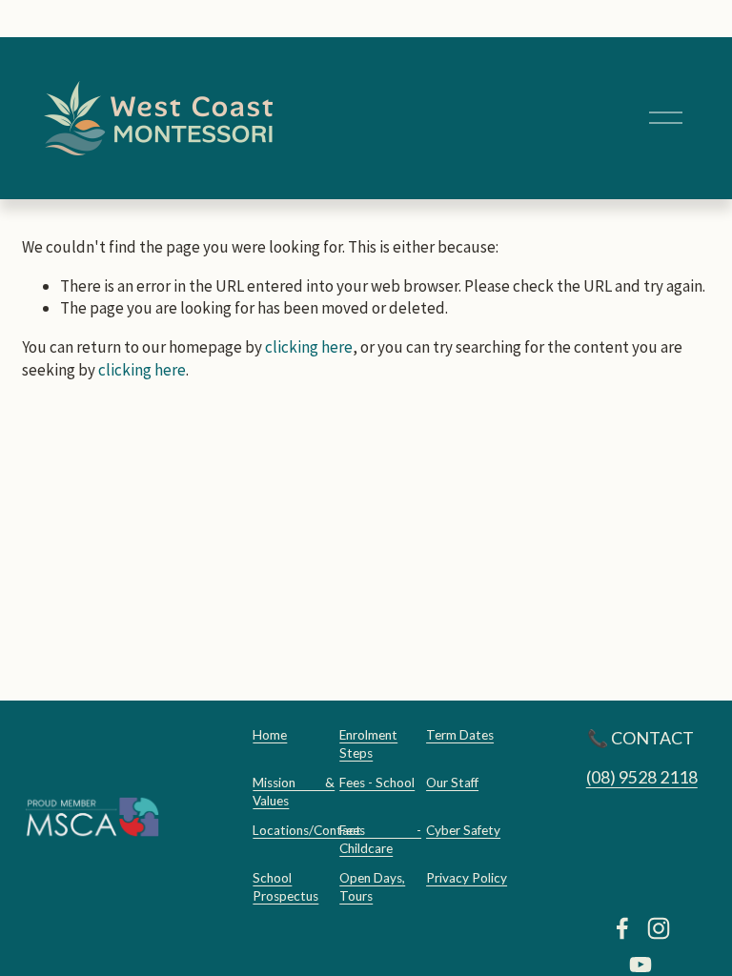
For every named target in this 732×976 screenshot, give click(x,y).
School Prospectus (285, 887)
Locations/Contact (307, 830)
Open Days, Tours (372, 887)
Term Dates (460, 734)
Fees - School (377, 782)
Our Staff (452, 782)
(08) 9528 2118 (642, 776)
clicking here (309, 346)
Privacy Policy (466, 877)
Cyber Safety (463, 830)
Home (270, 734)
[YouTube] (640, 964)
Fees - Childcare (380, 839)
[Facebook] (622, 928)
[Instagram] (658, 928)
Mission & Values (294, 791)
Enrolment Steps (368, 744)
